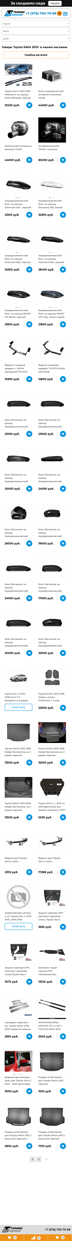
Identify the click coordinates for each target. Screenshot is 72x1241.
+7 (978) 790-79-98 (41, 13)
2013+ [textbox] (6, 38)
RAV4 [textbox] (6, 31)
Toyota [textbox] (6, 23)
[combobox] (36, 23)
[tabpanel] (18, 75)
